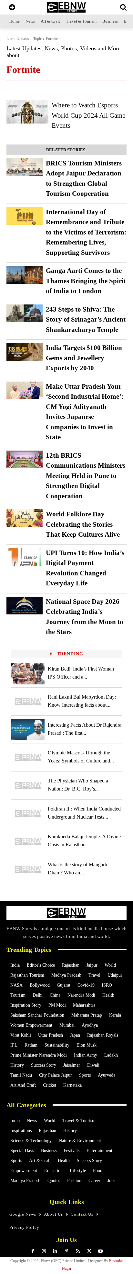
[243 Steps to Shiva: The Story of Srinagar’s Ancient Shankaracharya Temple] (24, 313)
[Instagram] (44, 1251)
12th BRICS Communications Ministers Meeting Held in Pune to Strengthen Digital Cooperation (85, 476)
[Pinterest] (66, 1251)
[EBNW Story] (66, 7)
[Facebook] (32, 1251)
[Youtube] (100, 1251)
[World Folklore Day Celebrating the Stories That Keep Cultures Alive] (24, 518)
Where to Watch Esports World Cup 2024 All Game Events (88, 115)
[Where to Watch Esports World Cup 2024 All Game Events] (27, 112)
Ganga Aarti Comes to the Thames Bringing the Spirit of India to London (86, 281)
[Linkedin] (55, 1251)
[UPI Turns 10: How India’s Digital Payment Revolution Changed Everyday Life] (24, 557)
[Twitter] (89, 1251)
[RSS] (78, 1251)
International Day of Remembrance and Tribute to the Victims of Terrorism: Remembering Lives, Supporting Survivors (86, 232)
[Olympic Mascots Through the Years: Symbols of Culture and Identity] (28, 757)
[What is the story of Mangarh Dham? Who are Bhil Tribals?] (28, 869)
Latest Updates (17, 38)
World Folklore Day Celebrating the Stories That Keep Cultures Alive (83, 524)
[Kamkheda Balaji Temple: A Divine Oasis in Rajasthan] (28, 841)
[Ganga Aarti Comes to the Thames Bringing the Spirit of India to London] (24, 275)
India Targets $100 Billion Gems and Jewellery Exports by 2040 (84, 358)
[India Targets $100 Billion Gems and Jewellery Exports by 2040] (24, 352)
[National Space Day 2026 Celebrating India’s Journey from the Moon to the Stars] (24, 606)
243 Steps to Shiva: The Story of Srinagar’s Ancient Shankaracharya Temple (86, 319)
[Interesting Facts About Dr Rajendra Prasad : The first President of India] (28, 730)
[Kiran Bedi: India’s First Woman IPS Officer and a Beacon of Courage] (28, 673)
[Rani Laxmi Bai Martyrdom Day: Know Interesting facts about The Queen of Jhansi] (28, 701)
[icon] (12, 8)
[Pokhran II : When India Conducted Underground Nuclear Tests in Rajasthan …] (28, 813)
